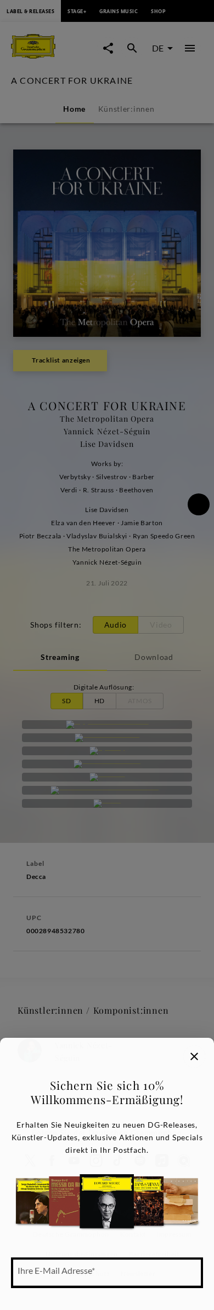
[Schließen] (194, 1056)
